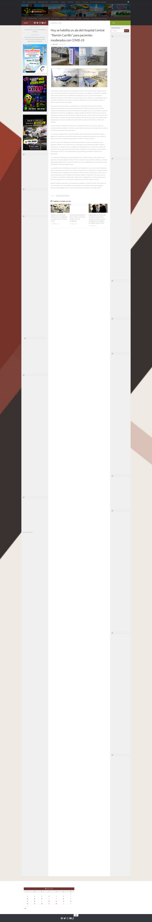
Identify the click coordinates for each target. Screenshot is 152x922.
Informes (78, 2)
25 (34, 903)
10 (27, 898)
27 (49, 903)
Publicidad (70, 2)
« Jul (25, 908)
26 (41, 903)
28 (56, 903)
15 (63, 898)
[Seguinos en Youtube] (42, 23)
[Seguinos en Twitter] (37, 23)
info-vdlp (55, 44)
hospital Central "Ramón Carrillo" (62, 195)
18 (34, 901)
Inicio (23, 2)
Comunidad (54, 23)
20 (49, 901)
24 (27, 903)
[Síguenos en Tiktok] (45, 23)
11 (34, 898)
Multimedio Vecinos (43, 2)
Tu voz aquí (85, 2)
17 (27, 901)
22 (63, 901)
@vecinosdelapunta (28, 532)
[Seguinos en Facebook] (35, 23)
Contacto (63, 2)
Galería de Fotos (31, 2)
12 (41, 898)
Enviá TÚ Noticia (54, 2)
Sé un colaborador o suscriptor (98, 2)
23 (70, 901)
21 (56, 901)
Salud (60, 23)
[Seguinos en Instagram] (40, 23)
